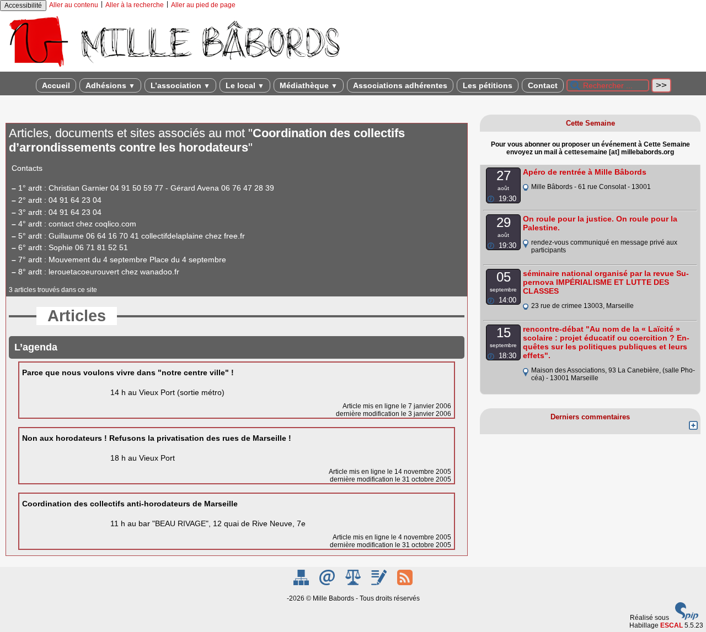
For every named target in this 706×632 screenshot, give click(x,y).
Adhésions (110, 85)
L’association (180, 85)
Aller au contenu (73, 5)
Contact (543, 85)
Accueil (56, 85)
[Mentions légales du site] (354, 583)
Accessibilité (23, 5)
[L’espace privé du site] (380, 583)
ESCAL (671, 625)
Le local (245, 85)
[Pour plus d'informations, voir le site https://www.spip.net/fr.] (687, 618)
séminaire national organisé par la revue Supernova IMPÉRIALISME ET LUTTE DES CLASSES (606, 282)
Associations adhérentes (400, 85)
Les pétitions (487, 85)
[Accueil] (173, 68)
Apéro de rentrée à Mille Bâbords (584, 172)
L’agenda (35, 347)
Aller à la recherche (134, 5)
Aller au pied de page (203, 5)
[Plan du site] (302, 583)
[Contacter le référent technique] (328, 583)
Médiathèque (309, 85)
